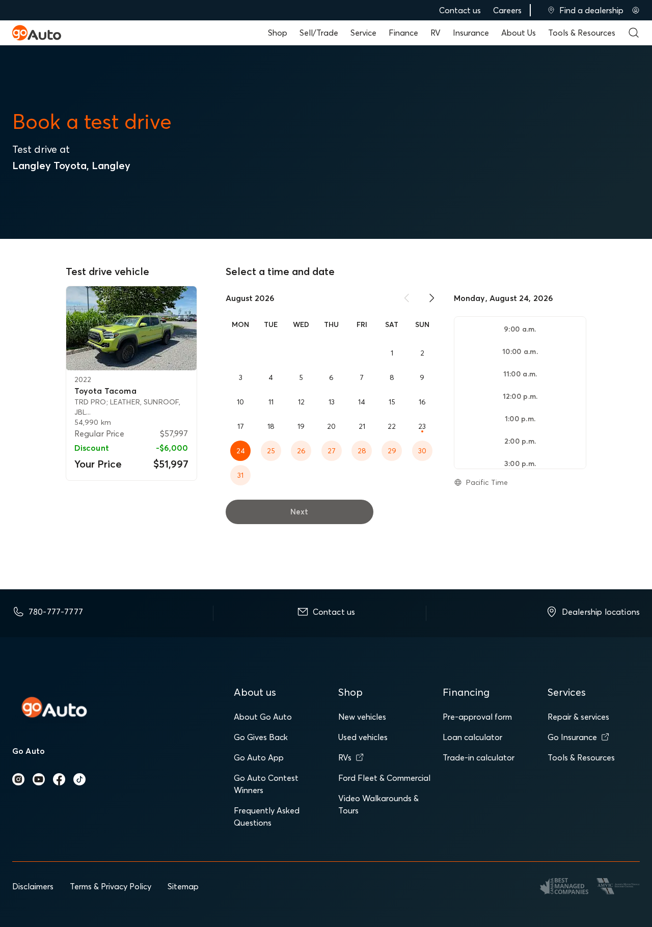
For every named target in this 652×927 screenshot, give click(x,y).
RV (435, 33)
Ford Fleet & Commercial (384, 778)
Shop (277, 33)
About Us (518, 33)
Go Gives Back (261, 737)
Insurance (471, 33)
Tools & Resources (581, 33)
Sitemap (183, 886)
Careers (507, 10)
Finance (403, 33)
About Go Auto (263, 717)
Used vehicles (363, 737)
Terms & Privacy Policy (110, 886)
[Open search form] (634, 32)
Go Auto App (259, 757)
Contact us (460, 10)
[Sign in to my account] (636, 10)
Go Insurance (572, 737)
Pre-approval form (477, 717)
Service (363, 33)
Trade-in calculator (478, 757)
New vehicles (362, 717)
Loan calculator (472, 737)
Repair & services (578, 717)
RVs (344, 757)
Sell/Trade (319, 33)
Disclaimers (32, 886)
